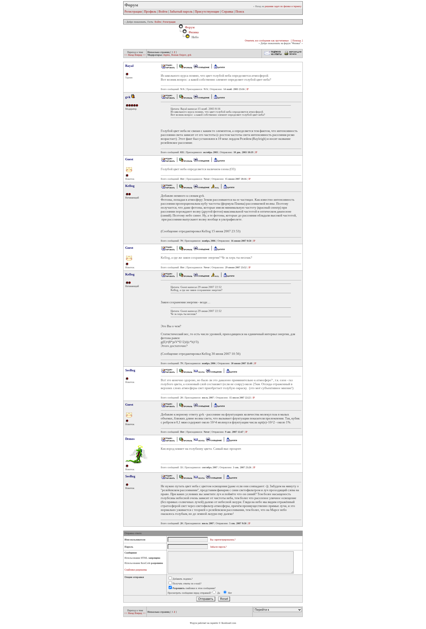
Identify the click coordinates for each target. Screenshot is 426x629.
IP (248, 89)
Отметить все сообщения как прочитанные (267, 40)
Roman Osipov (178, 55)
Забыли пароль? (218, 546)
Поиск (239, 11)
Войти (163, 11)
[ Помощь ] (297, 40)
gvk (189, 55)
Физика (194, 32)
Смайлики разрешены (135, 569)
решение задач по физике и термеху (283, 6)
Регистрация (133, 11)
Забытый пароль (181, 11)
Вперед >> (140, 55)
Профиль (150, 11)
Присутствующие (207, 11)
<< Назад (129, 55)
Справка (227, 11)
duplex (166, 55)
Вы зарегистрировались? (222, 539)
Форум (189, 27)
